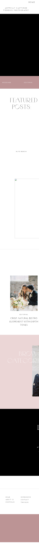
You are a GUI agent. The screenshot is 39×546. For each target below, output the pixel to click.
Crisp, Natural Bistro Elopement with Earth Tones (23, 321)
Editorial (24, 314)
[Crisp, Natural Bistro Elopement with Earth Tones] (24, 293)
